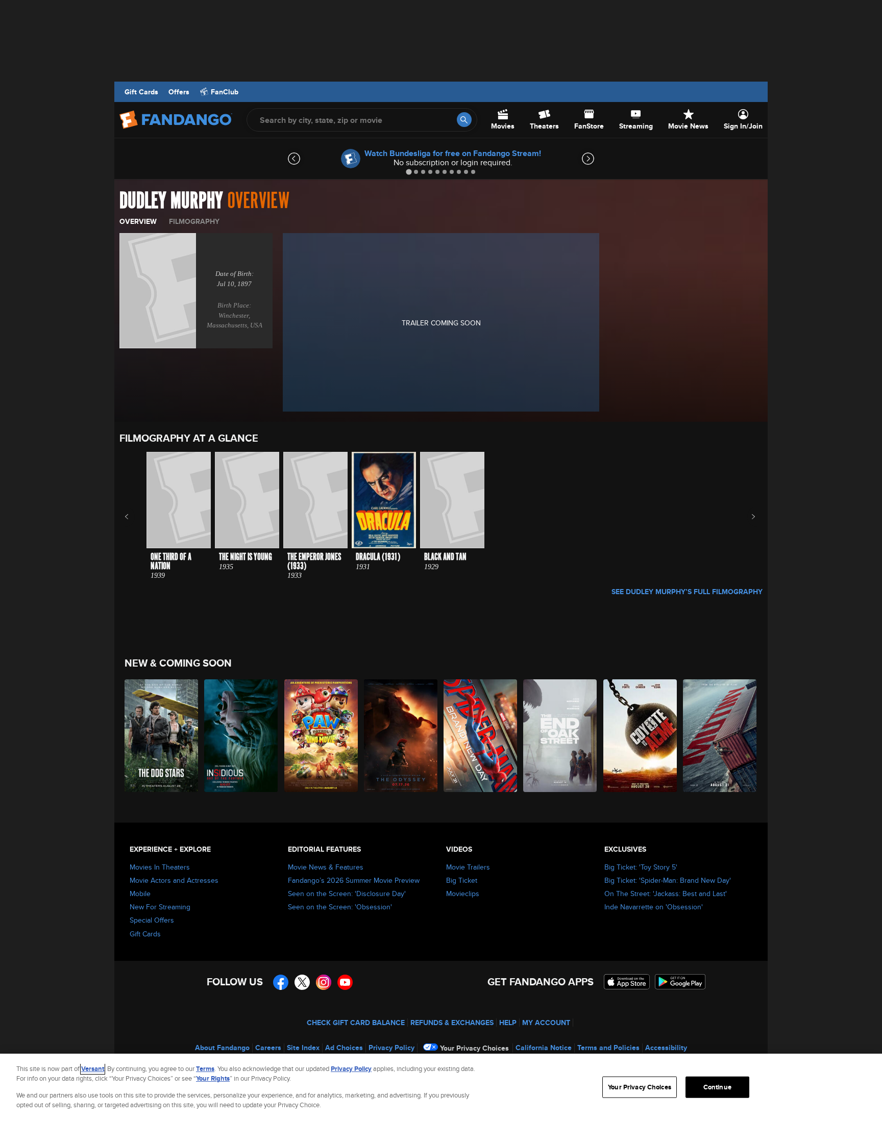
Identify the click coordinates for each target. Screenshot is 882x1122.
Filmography (194, 221)
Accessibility (666, 1047)
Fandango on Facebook (280, 982)
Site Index (303, 1047)
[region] (441, 1088)
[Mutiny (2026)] (720, 735)
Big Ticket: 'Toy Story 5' (640, 867)
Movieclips (462, 893)
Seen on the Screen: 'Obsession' (340, 907)
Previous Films (135, 516)
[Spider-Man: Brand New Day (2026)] (481, 735)
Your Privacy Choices (474, 1048)
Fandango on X (302, 982)
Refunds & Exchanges (452, 1022)
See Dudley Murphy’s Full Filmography (687, 592)
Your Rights (213, 1078)
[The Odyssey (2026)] (401, 735)
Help (508, 1022)
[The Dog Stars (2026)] (162, 735)
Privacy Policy (391, 1047)
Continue (717, 1087)
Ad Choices (344, 1047)
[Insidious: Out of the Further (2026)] (241, 735)
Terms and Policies (608, 1047)
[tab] (408, 171)
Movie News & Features (325, 867)
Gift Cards (141, 92)
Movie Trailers (468, 867)
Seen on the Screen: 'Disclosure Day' (347, 893)
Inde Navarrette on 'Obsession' (653, 907)
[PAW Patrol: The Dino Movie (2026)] (321, 735)
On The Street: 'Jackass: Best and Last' (665, 893)
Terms (205, 1069)
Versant (92, 1069)
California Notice (544, 1047)
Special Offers (152, 920)
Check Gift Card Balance (356, 1022)
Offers (178, 92)
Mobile (140, 893)
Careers (268, 1047)
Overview (138, 221)
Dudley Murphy (171, 201)
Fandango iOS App (627, 981)
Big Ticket (461, 880)
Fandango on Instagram (323, 982)
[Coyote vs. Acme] (640, 735)
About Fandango (222, 1047)
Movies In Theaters (160, 867)
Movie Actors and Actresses (174, 880)
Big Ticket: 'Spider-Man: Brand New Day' (667, 880)
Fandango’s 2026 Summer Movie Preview (354, 880)
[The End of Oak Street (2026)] (560, 735)
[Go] (464, 119)
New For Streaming (160, 907)
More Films (746, 516)
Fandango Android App (680, 981)
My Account (546, 1022)
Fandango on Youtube (345, 982)
